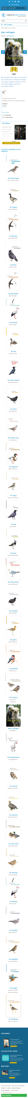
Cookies (9, 1088)
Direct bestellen (6, 1095)
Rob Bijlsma (10, 36)
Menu (3, 20)
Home (2, 28)
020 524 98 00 (14, 5)
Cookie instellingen (15, 1088)
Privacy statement (5, 1090)
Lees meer (14, 141)
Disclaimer (3, 1088)
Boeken (6, 28)
